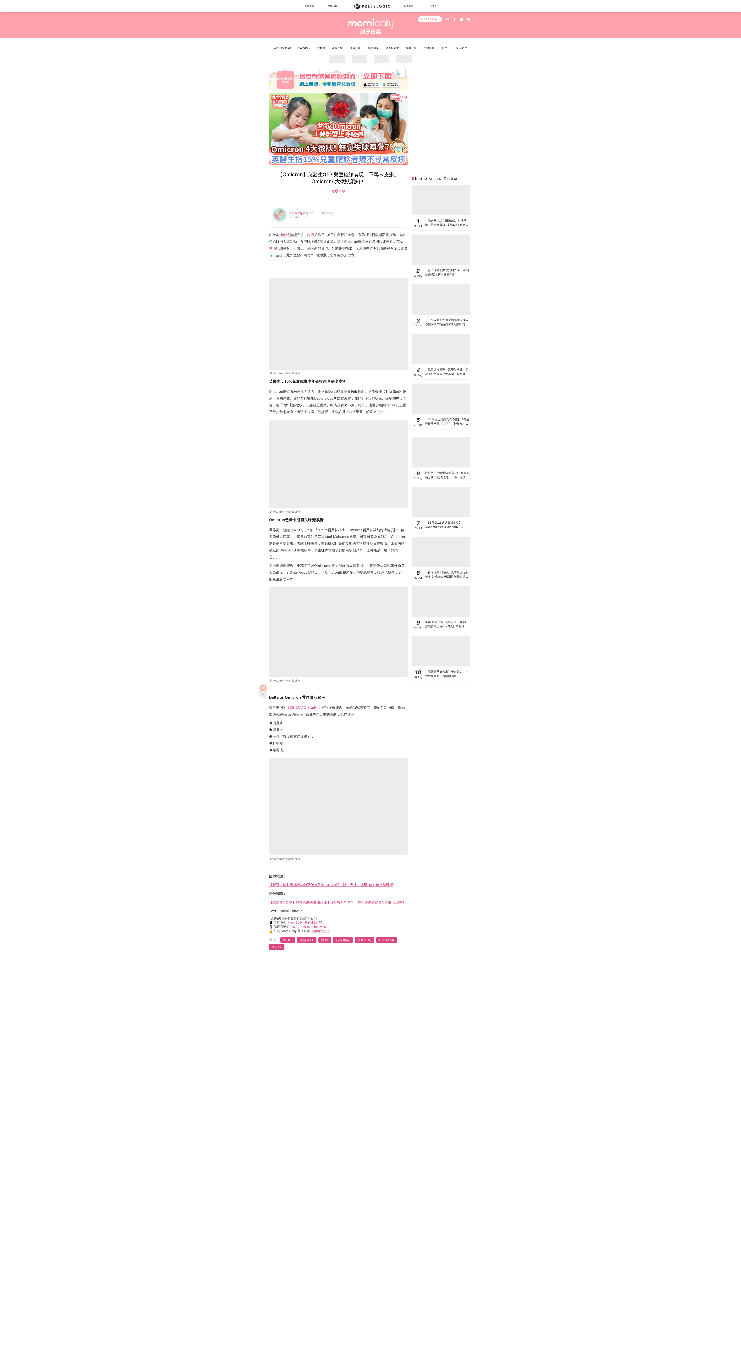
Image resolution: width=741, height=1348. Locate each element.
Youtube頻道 (320, 931)
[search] (447, 19)
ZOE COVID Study (302, 707)
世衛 (272, 248)
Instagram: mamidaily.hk (308, 927)
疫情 (286, 235)
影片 (444, 48)
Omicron (386, 940)
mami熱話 (304, 48)
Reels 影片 (460, 48)
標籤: (274, 940)
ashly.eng (302, 213)
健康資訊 (355, 48)
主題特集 (429, 48)
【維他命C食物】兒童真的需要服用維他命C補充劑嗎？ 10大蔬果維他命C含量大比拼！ (337, 902)
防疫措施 (364, 940)
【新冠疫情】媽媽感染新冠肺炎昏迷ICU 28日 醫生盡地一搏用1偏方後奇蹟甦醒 (331, 885)
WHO (287, 940)
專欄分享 (411, 48)
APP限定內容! (282, 48)
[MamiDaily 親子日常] (370, 26)
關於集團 (309, 6)
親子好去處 (392, 48)
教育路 (321, 48)
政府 (310, 235)
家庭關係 (373, 48)
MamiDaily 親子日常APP (305, 922)
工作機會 (431, 6)
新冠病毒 (343, 940)
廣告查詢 (408, 6)
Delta (277, 947)
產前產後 (337, 48)
